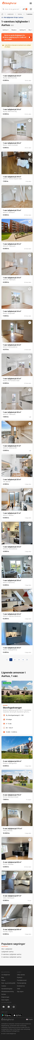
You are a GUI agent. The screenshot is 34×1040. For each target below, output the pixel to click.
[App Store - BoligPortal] (17, 1015)
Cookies (3, 986)
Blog (2, 977)
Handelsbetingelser (6, 988)
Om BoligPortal (5, 974)
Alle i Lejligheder (6, 949)
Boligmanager (5, 997)
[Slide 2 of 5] (15, 71)
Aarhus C (6, 30)
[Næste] (27, 659)
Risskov (14, 30)
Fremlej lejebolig (21, 983)
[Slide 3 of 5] (17, 71)
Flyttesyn (19, 977)
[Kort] (31, 9)
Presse (3, 980)
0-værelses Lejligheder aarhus (11, 954)
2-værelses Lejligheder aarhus (11, 957)
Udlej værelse (21, 974)
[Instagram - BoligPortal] (14, 1007)
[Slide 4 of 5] (18, 71)
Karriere (3, 994)
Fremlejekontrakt (22, 980)
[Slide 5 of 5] (19, 71)
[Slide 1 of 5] (14, 71)
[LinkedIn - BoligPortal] (8, 1007)
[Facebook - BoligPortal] (3, 1007)
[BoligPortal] (9, 3)
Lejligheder (10, 14)
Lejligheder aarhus (7, 951)
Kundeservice (21, 986)
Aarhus (20, 14)
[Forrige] (7, 659)
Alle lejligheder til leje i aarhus (13, 17)
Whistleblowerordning (7, 991)
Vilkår (18, 988)
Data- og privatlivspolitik (8, 983)
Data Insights (5, 1000)
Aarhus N (23, 30)
